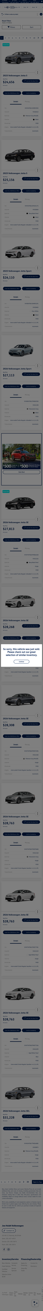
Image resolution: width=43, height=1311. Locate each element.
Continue (21, 661)
